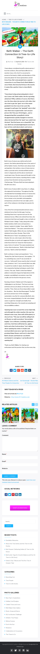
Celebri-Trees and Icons (13, 604)
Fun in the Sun (10, 624)
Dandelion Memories (12, 540)
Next (36, 404)
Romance (8, 627)
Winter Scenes (10, 621)
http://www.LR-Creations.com (20, 397)
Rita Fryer (10, 61)
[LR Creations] (20, 7)
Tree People (9, 580)
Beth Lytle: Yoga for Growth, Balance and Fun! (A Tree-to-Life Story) (29, 419)
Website (5, 468)
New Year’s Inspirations (13, 598)
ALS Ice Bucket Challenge (14, 614)
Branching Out (10, 577)
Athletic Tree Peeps (12, 618)
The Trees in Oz (11, 634)
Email (4, 461)
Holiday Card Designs (12, 601)
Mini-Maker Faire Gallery (13, 608)
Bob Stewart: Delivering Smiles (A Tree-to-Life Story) (10, 419)
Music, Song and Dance (13, 611)
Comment (5, 435)
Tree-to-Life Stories (12, 583)
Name (4, 454)
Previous (33, 404)
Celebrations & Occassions (14, 631)
